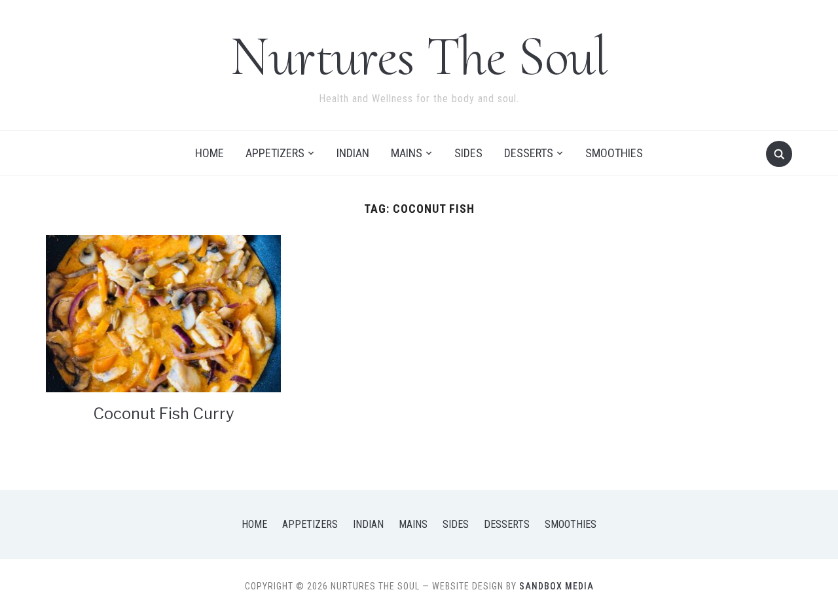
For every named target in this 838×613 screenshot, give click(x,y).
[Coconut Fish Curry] (163, 312)
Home (209, 153)
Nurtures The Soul (419, 56)
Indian (353, 153)
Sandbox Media (556, 586)
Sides (468, 153)
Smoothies (614, 153)
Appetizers (275, 153)
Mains (406, 153)
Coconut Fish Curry (163, 413)
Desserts (528, 153)
